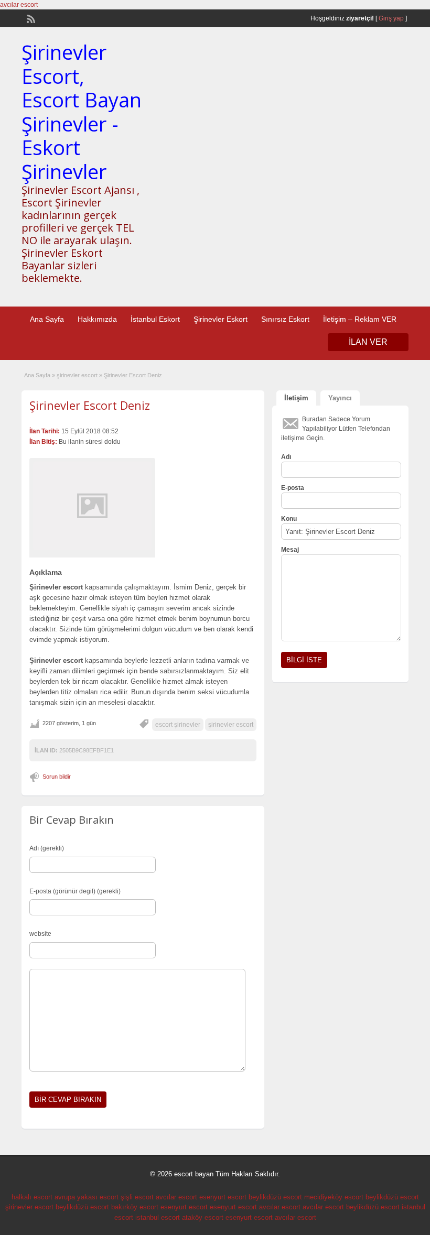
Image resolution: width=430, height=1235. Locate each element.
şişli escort (137, 1197)
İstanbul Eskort (155, 319)
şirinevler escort (77, 375)
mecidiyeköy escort (333, 1197)
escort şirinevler (177, 724)
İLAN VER (368, 341)
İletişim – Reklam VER (359, 319)
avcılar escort (19, 4)
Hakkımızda (97, 319)
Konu (289, 518)
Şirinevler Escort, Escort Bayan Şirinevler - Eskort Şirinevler (82, 111)
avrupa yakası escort (87, 1197)
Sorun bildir (56, 776)
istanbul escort (157, 1217)
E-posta (292, 487)
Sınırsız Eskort (285, 319)
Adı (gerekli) (46, 848)
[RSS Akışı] (30, 18)
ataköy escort (202, 1217)
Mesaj (290, 549)
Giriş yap (391, 18)
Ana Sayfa (47, 319)
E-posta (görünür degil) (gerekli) (75, 891)
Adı (286, 457)
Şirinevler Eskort (221, 319)
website (40, 933)
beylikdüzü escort (275, 1197)
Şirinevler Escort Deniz (89, 405)
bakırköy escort (134, 1207)
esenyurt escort (222, 1197)
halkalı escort (32, 1197)
